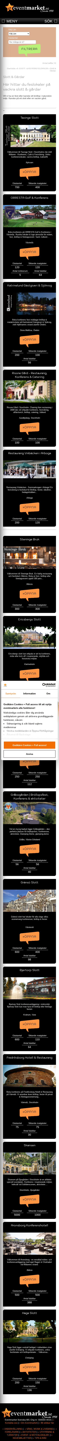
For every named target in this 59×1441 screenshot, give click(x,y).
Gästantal (13, 38)
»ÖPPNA (29, 172)
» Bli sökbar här (46, 1423)
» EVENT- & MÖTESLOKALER (34, 1435)
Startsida (11, 68)
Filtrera (29, 49)
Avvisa (29, 754)
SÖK (48, 21)
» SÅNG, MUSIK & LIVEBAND (39, 1429)
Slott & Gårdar (53, 69)
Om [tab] (48, 693)
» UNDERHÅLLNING (12, 1429)
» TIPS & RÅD (39, 1438)
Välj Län (12, 29)
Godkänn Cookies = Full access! (30, 745)
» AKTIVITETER (28, 1432)
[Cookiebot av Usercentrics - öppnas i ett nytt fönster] (42, 685)
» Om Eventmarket (28, 1423)
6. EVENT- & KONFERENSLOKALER (32, 68)
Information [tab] (29, 693)
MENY (12, 21)
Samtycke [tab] (10, 693)
